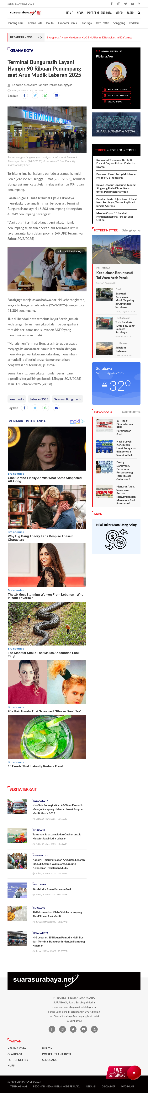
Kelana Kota (35, 23)
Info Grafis (39, 884)
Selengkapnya (131, 230)
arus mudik (16, 399)
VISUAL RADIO (115, 101)
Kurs (11, 1065)
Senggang (119, 23)
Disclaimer (108, 1086)
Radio (130, 13)
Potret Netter (18, 1059)
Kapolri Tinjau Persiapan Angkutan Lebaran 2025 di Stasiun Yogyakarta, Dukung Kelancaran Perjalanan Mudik (59, 863)
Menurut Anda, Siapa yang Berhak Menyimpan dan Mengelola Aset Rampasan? (126, 495)
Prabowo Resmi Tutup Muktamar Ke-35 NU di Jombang (116, 175)
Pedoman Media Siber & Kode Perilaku (57, 1086)
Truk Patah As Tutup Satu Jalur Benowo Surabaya (125, 327)
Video (119, 13)
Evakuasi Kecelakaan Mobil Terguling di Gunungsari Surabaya (124, 300)
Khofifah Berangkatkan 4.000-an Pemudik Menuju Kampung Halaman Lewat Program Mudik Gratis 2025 (58, 809)
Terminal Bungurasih (67, 399)
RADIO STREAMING (117, 89)
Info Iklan (127, 1086)
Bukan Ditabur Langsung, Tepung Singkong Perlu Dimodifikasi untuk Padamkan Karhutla (115, 188)
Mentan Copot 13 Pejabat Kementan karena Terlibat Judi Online (114, 216)
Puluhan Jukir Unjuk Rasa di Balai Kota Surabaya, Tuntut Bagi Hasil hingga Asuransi (116, 202)
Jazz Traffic (102, 23)
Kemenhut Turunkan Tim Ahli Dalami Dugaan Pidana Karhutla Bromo (115, 163)
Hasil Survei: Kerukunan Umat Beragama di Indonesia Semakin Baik (125, 448)
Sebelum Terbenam (121, 349)
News (80, 13)
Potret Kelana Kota (99, 13)
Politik (50, 23)
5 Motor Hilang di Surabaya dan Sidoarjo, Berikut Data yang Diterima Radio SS (93, 37)
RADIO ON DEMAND (118, 95)
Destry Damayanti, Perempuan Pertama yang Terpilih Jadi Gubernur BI (124, 471)
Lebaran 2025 (39, 399)
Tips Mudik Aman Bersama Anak (52, 889)
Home (69, 13)
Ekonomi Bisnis (67, 23)
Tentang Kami (16, 23)
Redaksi (134, 23)
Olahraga (86, 23)
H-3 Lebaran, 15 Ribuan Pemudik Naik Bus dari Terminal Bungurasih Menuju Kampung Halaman (59, 941)
